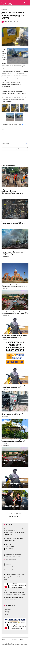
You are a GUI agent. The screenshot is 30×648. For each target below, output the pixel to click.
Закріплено (24, 3)
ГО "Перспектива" (9, 615)
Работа (7, 611)
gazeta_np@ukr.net (10, 570)
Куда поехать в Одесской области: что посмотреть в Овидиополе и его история (12, 285)
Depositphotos (8, 613)
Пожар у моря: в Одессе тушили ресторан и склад (12, 253)
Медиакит (8, 564)
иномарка (13, 129)
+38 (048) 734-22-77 (10, 548)
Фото (9, 131)
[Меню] (27, 3)
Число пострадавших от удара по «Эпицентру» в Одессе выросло (13, 223)
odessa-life (6, 21)
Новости (5, 9)
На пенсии (8, 609)
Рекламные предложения (12, 566)
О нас (11, 513)
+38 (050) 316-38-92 (10, 568)
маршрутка (18, 129)
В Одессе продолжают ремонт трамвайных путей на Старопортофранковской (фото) (12, 192)
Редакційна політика (14, 640)
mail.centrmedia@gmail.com (12, 550)
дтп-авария (8, 129)
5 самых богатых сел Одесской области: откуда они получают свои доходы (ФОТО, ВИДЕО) (14, 312)
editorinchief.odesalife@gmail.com (14, 556)
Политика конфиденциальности (6, 640)
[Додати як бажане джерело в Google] (24, 124)
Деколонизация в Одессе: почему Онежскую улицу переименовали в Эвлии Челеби (14, 440)
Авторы (18, 513)
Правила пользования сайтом (24, 640)
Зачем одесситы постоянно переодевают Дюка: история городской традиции (15, 336)
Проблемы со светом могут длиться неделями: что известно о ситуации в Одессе (14, 413)
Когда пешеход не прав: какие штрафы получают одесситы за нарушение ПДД (13, 505)
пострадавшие (4, 131)
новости (22, 129)
